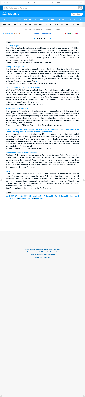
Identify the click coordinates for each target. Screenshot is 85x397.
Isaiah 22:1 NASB (53, 196)
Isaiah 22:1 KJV (67, 196)
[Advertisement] (42, 217)
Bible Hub (39, 198)
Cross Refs (9, 33)
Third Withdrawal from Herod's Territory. (21, 153)
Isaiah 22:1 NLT (25, 196)
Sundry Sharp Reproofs (15, 67)
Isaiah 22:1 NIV (11, 196)
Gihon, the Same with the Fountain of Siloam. (23, 88)
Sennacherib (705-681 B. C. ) (17, 108)
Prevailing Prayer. (12, 46)
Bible (4, 33)
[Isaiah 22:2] (82, 185)
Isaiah (8, 171)
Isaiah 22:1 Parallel (26, 198)
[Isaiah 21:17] (3, 185)
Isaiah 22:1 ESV (39, 196)
